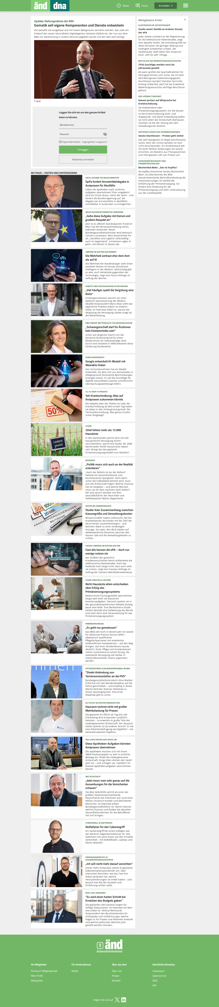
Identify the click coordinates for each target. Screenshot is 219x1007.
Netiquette (37, 980)
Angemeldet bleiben (71, 142)
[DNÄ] (59, 5)
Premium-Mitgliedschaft (44, 970)
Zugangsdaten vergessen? (94, 142)
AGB (154, 980)
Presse (115, 975)
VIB (154, 985)
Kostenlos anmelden (83, 159)
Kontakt (116, 980)
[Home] (40, 5)
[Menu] (185, 5)
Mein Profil (37, 975)
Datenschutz (159, 975)
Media (75, 970)
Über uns (117, 970)
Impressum (158, 970)
